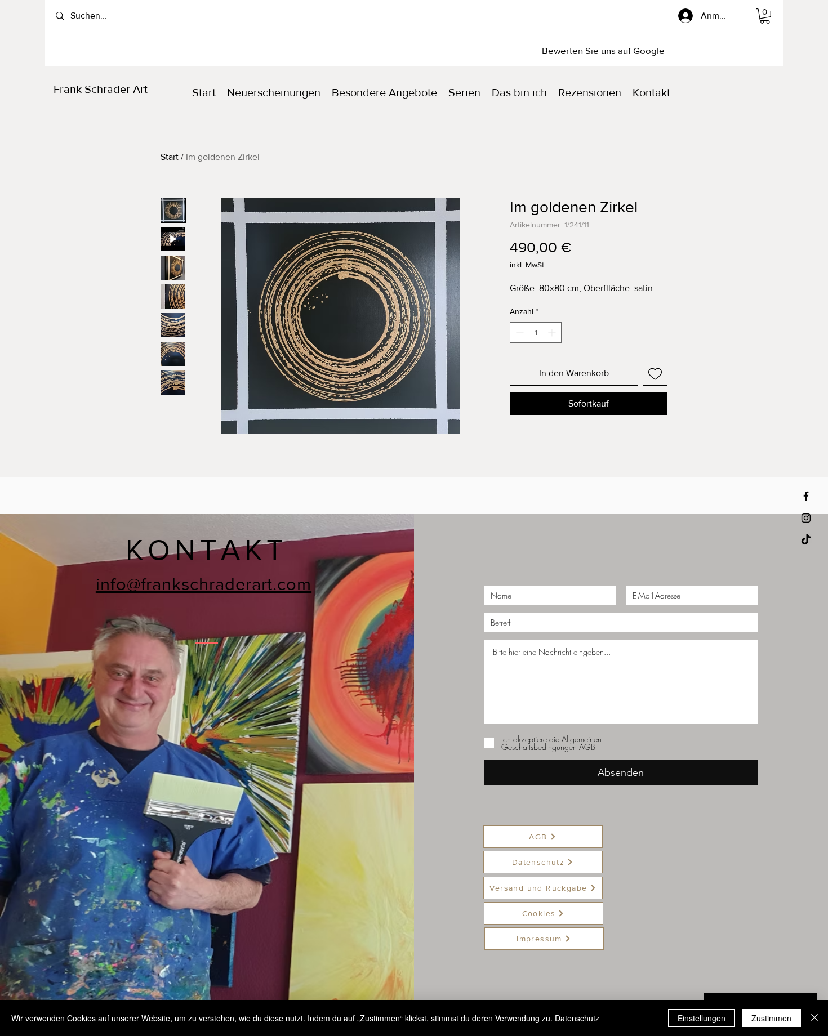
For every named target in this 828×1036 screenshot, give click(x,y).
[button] (765, 16)
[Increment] (553, 332)
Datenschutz (577, 1018)
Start (170, 157)
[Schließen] (814, 1018)
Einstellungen (701, 1018)
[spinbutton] (536, 332)
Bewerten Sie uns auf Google (603, 50)
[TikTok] (806, 540)
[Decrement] (518, 332)
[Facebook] (806, 496)
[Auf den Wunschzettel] (655, 373)
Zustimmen (771, 1018)
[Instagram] (806, 518)
